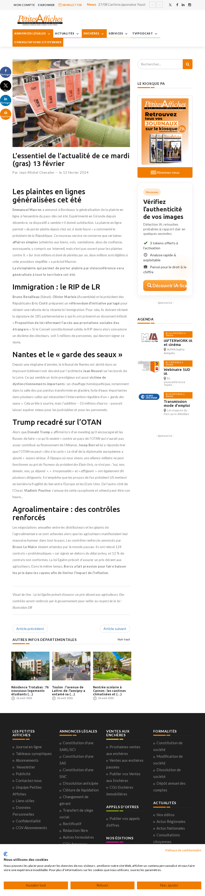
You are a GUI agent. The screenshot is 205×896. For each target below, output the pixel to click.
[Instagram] (189, 5)
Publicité (23, 773)
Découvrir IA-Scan (169, 285)
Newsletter (25, 767)
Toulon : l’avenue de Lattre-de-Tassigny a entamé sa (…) (68, 690)
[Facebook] (177, 5)
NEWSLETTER (72, 4)
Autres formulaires (78, 837)
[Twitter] (170, 5)
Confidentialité (28, 821)
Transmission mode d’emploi (177, 403)
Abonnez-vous (168, 172)
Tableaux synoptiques (34, 753)
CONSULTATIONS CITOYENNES (38, 42)
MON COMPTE (24, 4)
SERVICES (116, 33)
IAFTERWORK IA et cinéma (178, 342)
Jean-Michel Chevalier (37, 172)
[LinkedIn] (183, 5)
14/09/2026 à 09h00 (175, 395)
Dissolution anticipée (80, 783)
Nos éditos (165, 814)
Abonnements (27, 760)
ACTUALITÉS (65, 33)
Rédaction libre (75, 830)
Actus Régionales (171, 821)
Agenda (146, 319)
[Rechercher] (187, 64)
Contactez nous (29, 780)
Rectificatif (72, 823)
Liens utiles (25, 800)
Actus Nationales (170, 828)
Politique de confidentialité (183, 850)
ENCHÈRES (92, 33)
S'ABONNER (46, 4)
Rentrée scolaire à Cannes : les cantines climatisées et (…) (109, 690)
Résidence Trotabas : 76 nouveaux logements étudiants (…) (29, 690)
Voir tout (124, 639)
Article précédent (30, 628)
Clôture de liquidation (81, 790)
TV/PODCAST (143, 33)
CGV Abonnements (31, 827)
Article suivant (115, 628)
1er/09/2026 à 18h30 (176, 334)
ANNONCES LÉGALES (30, 33)
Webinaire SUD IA (177, 371)
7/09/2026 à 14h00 (174, 363)
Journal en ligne (29, 747)
